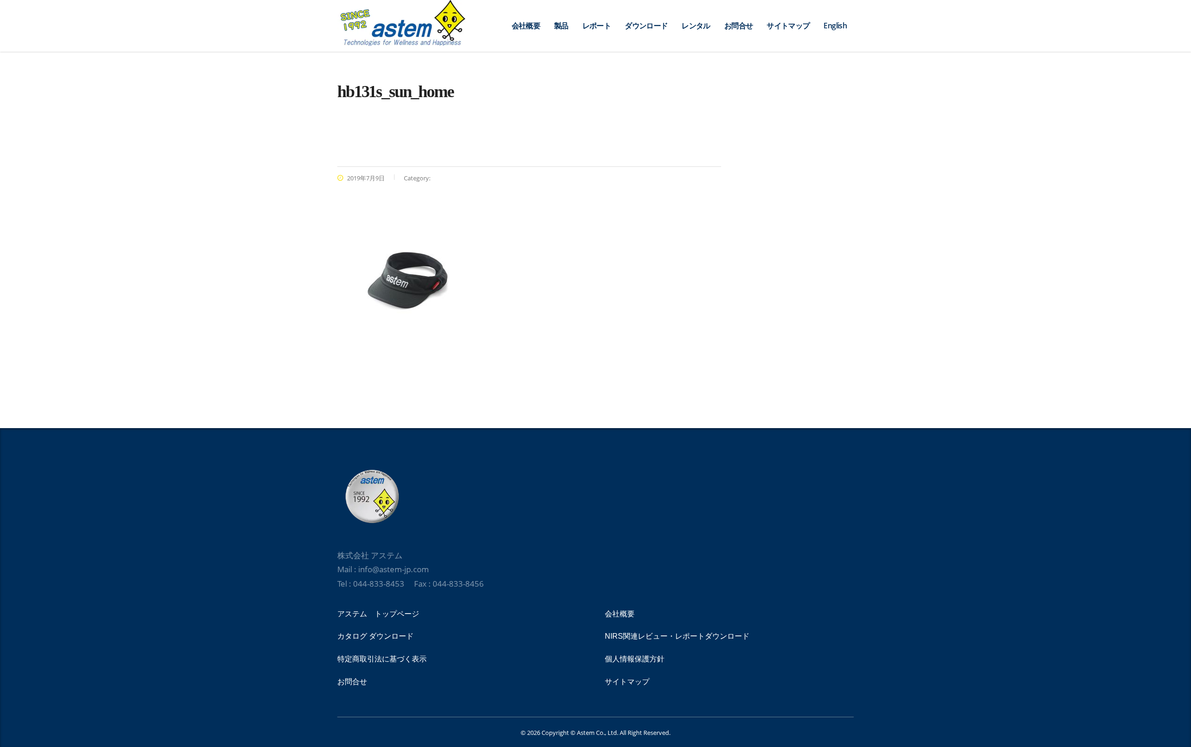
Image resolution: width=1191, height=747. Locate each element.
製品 (561, 25)
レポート (596, 25)
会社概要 (526, 25)
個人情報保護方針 (634, 659)
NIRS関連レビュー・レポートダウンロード (677, 636)
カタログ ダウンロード (375, 636)
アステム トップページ (378, 614)
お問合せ (738, 25)
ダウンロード (646, 25)
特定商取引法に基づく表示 (382, 659)
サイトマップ (788, 25)
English (835, 25)
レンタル (696, 25)
